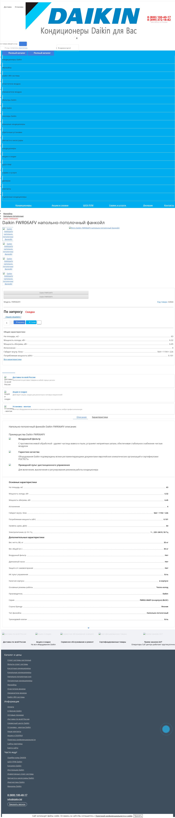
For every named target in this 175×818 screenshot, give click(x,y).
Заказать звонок (17, 804)
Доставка (7, 7)
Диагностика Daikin (16, 782)
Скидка (30, 312)
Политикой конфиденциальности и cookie (113, 816)
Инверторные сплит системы (20, 774)
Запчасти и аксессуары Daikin (20, 778)
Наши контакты (14, 731)
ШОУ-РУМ (88, 205)
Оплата (10, 707)
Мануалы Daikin (14, 786)
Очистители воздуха (16, 689)
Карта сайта (12, 748)
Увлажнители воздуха (17, 693)
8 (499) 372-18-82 (159, 20)
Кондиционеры (24, 205)
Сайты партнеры (15, 743)
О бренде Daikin (14, 711)
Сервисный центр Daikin (18, 723)
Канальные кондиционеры (19, 672)
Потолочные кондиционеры (19, 680)
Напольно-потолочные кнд (19, 676)
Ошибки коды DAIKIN (16, 757)
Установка (18, 7)
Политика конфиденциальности (21, 739)
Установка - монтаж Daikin (19, 727)
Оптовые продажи (15, 715)
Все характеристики (13, 359)
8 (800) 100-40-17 (159, 17)
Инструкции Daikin (15, 770)
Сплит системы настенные (19, 660)
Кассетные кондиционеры (19, 668)
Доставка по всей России (18, 719)
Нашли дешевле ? (13, 317)
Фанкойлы (12, 685)
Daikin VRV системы (16, 697)
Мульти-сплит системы (17, 664)
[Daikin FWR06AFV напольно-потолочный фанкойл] (94, 228)
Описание (82, 417)
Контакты (169, 205)
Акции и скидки (60, 205)
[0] (58, 41)
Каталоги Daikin (14, 766)
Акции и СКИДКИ (15, 735)
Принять (138, 816)
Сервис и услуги (117, 205)
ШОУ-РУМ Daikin (14, 761)
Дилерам (148, 205)
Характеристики (100, 417)
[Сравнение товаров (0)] (54, 41)
